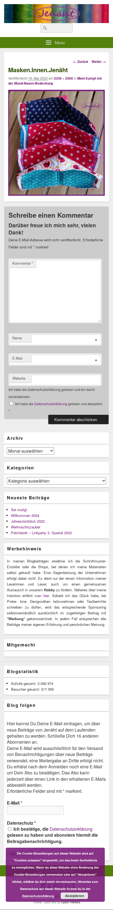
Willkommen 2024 (25, 515)
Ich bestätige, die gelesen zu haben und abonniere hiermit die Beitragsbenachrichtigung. (52, 835)
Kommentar (22, 263)
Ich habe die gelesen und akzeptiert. (56, 407)
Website (18, 378)
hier (46, 595)
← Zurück (80, 61)
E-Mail (17, 358)
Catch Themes (70, 902)
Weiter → (99, 61)
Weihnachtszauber (25, 527)
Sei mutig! (19, 509)
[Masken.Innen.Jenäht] (56, 194)
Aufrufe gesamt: (24, 683)
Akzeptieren (74, 895)
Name (17, 337)
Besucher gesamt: (26, 689)
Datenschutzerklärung (51, 403)
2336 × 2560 (63, 78)
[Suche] (44, 28)
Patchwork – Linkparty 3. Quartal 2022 (41, 532)
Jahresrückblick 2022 (28, 521)
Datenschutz (21, 823)
